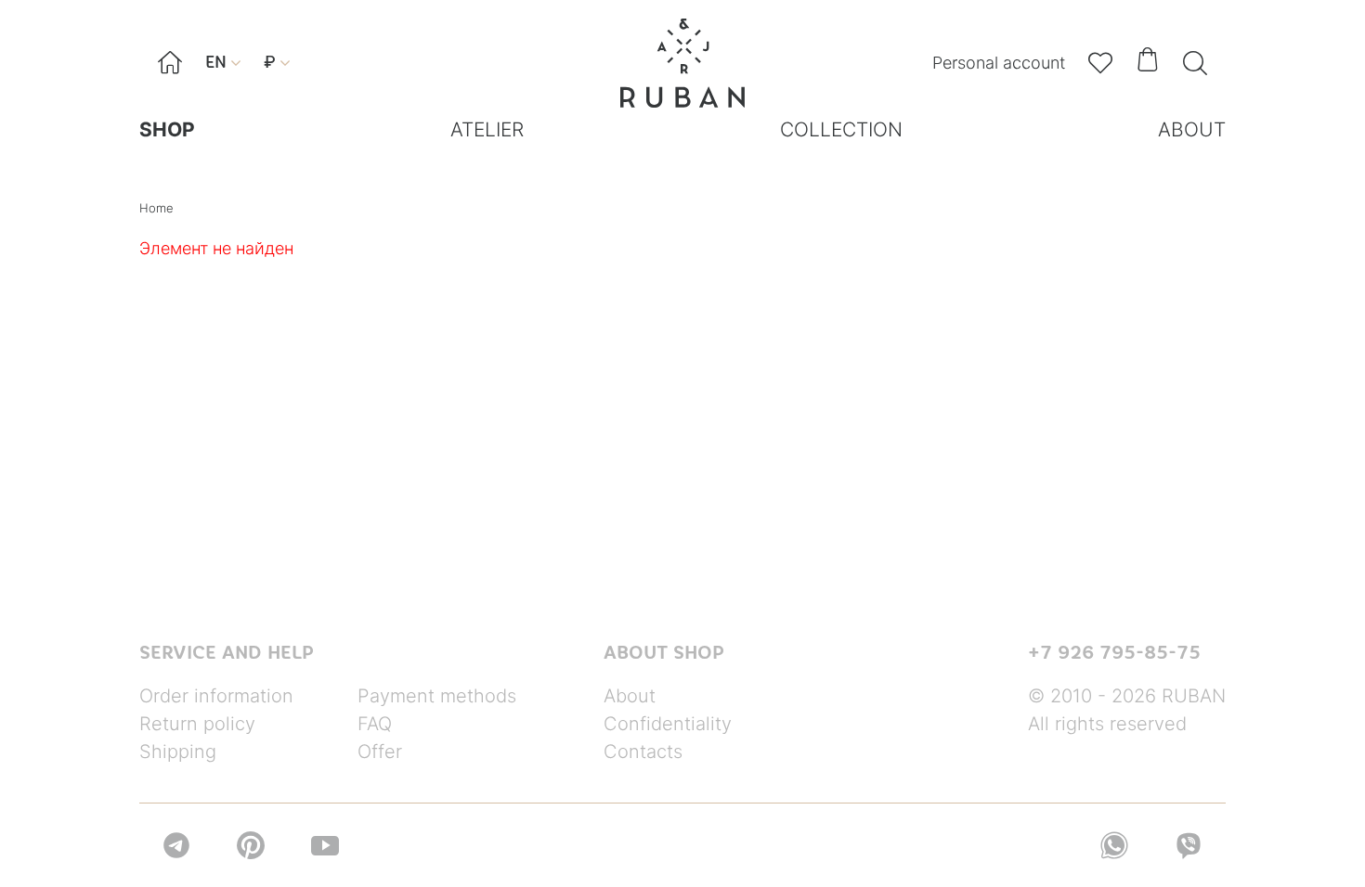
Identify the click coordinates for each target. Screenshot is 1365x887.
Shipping (177, 751)
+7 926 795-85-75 (1114, 652)
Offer (380, 751)
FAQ (375, 724)
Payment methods (437, 696)
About (630, 696)
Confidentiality (668, 724)
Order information (216, 696)
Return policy (197, 724)
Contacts (643, 751)
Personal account (998, 62)
